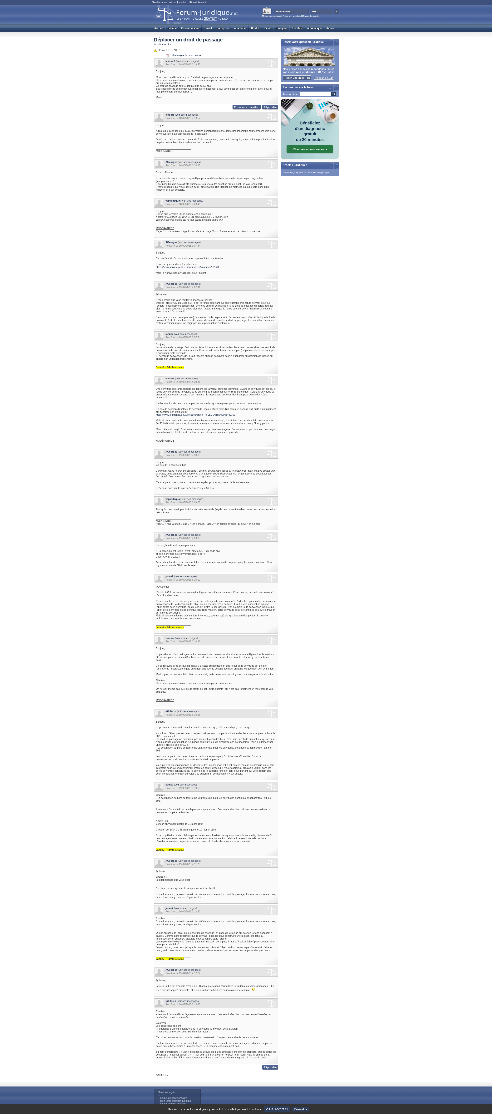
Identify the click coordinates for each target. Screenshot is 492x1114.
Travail (208, 28)
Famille (172, 28)
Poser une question (292, 16)
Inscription (183, 2)
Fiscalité (297, 28)
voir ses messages (187, 61)
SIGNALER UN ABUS (169, 50)
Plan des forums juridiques (164, 2)
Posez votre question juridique (174, 1100)
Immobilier (240, 28)
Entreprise (223, 28)
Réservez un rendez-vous (310, 149)
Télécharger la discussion (185, 55)
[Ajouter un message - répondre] (270, 108)
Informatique (314, 28)
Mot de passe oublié (271, 16)
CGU (160, 1095)
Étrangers (281, 28)
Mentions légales (167, 1092)
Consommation (190, 28)
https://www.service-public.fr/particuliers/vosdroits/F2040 (187, 267)
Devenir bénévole (198, 2)
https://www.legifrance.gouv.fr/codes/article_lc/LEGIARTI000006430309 (195, 414)
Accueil (158, 28)
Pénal (267, 28)
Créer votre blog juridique (317, 172)
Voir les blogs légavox (293, 172)
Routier (255, 28)
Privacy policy (319, 1109)
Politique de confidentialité (172, 1097)
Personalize (300, 1109)
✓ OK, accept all (277, 1109)
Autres (330, 28)
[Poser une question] (246, 108)
